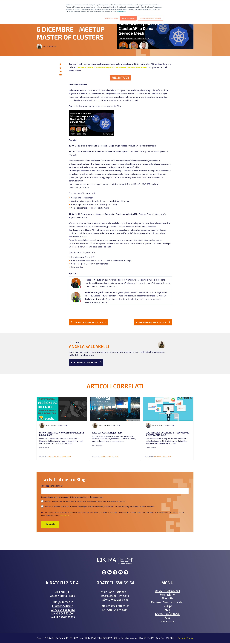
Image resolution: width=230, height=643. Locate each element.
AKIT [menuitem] (167, 610)
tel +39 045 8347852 (63, 609)
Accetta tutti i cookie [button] (128, 18)
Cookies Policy (121, 11)
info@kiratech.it (62, 602)
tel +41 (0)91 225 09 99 (114, 599)
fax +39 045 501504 (62, 613)
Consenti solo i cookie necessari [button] (150, 18)
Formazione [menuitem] (167, 594)
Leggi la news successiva (151, 322)
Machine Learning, (61, 457)
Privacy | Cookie (185, 637)
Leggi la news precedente (90, 322)
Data (69, 457)
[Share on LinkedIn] (60, 71)
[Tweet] (61, 67)
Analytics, (105, 457)
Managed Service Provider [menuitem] (167, 602)
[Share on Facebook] (60, 64)
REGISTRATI (120, 77)
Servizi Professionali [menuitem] (167, 591)
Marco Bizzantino (158, 425)
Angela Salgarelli (50, 46)
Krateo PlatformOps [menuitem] (167, 614)
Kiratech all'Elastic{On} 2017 (107, 433)
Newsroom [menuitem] (167, 621)
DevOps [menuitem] (167, 606)
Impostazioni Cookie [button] (111, 18)
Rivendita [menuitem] (167, 598)
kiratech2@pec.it (62, 606)
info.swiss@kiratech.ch (115, 606)
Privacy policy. (65, 515)
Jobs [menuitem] (167, 617)
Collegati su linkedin (84, 362)
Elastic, (51, 457)
